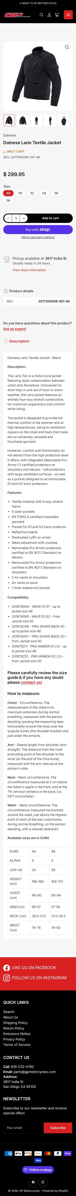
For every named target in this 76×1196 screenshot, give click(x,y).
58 (8, 200)
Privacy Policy (14, 1039)
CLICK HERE (21, 967)
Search (8, 1012)
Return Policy (13, 1028)
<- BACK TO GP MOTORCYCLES (38, 3)
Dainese (9, 135)
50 (20, 193)
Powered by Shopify (55, 1190)
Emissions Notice (16, 1034)
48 (8, 193)
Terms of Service (16, 1045)
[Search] (41, 14)
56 (56, 193)
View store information (29, 270)
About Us (10, 1017)
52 (32, 193)
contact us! (31, 682)
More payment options (38, 237)
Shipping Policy (15, 1023)
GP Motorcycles (29, 1190)
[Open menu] (68, 14)
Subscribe (58, 1128)
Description (19, 341)
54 (44, 193)
